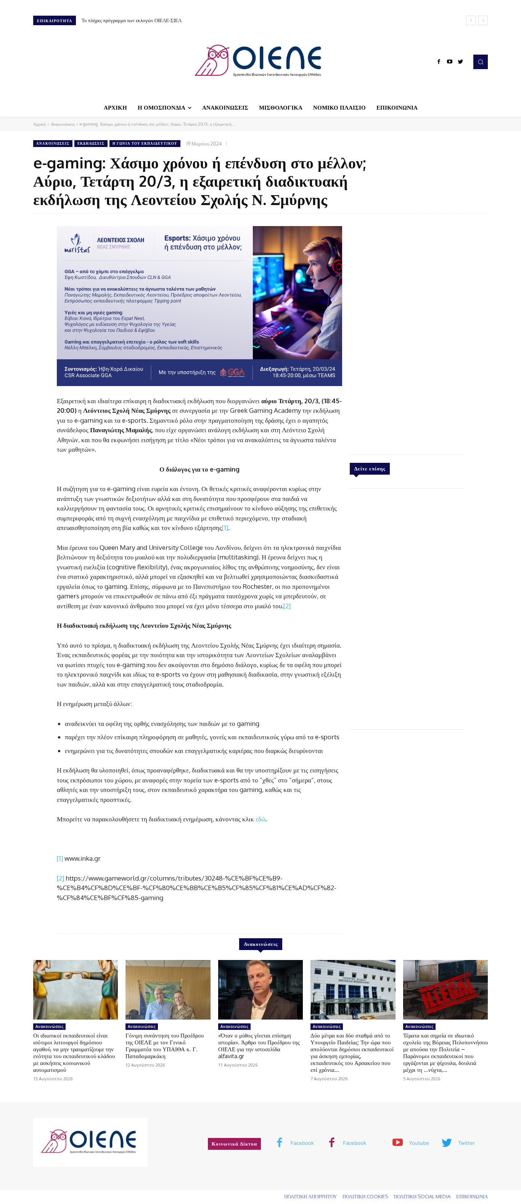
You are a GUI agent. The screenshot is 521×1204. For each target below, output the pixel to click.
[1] (225, 528)
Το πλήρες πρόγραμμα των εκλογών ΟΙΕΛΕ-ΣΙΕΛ (132, 20)
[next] (483, 20)
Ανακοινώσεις (63, 124)
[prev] (471, 20)
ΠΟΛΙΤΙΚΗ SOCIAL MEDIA (422, 1196)
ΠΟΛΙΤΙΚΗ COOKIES (365, 1196)
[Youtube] (449, 62)
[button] (480, 62)
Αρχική (39, 124)
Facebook (302, 1143)
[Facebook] (439, 62)
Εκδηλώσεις (91, 143)
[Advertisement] (407, 332)
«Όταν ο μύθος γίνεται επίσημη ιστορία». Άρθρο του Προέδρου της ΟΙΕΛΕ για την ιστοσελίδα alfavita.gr (259, 1046)
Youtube (419, 1143)
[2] (287, 606)
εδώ (260, 819)
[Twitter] (460, 62)
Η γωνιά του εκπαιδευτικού (145, 143)
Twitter (466, 1143)
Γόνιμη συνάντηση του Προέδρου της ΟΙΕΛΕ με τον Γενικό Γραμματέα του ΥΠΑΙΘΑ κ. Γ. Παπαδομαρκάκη (164, 1046)
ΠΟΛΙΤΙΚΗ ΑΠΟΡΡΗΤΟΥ (310, 1196)
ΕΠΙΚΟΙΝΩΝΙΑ (472, 1196)
